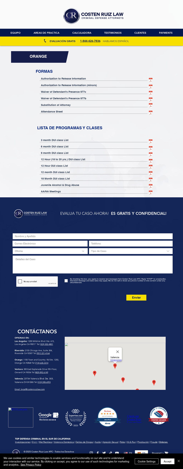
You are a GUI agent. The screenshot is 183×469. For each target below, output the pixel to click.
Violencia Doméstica (64, 442)
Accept (167, 461)
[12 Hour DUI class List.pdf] (150, 168)
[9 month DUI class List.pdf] (150, 155)
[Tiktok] (110, 453)
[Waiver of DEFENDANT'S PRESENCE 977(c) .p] (150, 94)
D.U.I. (34, 442)
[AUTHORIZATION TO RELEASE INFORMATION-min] (150, 87)
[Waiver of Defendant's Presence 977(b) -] (150, 100)
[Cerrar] (179, 461)
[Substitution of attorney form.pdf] (150, 106)
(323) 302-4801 (46, 344)
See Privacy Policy (31, 464)
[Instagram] (91, 453)
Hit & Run (131, 442)
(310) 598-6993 (44, 382)
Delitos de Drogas (84, 442)
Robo (122, 442)
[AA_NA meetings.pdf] (150, 193)
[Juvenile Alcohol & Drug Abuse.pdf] (150, 187)
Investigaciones (22, 442)
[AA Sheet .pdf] (150, 113)
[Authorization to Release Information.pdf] (150, 81)
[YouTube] (117, 453)
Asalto (98, 442)
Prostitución (143, 442)
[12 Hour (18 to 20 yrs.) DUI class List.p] (150, 162)
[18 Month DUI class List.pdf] (150, 180)
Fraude (153, 442)
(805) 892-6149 (41, 372)
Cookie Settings (146, 461)
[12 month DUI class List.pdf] (150, 174)
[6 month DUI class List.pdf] (150, 149)
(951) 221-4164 (43, 353)
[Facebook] (97, 453)
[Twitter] (104, 453)
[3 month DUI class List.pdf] (150, 142)
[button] (140, 33)
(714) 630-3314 (41, 363)
